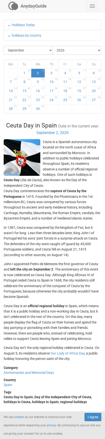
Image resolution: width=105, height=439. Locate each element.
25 (67, 99)
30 (40, 108)
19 (81, 90)
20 (96, 90)
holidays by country (26, 35)
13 (96, 81)
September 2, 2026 (52, 132)
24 (54, 99)
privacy (51, 425)
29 (26, 108)
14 (13, 90)
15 (26, 90)
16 (40, 90)
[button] (92, 6)
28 (13, 108)
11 (67, 81)
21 (13, 99)
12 (81, 81)
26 (81, 99)
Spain (8, 385)
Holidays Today (23, 25)
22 (26, 99)
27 (96, 99)
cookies (19, 417)
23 (40, 99)
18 (67, 90)
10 (54, 81)
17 (54, 90)
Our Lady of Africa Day (67, 353)
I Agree (93, 417)
